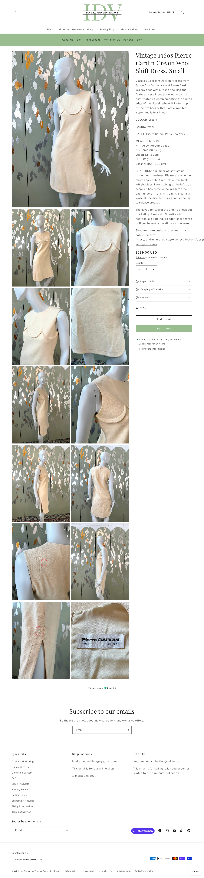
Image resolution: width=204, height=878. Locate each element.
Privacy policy (87, 871)
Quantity (140, 263)
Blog (79, 39)
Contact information (144, 871)
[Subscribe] (127, 730)
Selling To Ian (19, 795)
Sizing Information (22, 806)
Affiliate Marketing (23, 761)
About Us (67, 39)
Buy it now (164, 328)
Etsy (139, 39)
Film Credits (93, 39)
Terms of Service (21, 811)
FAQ (14, 778)
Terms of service (105, 871)
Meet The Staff (20, 783)
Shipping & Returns (23, 800)
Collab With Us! (20, 767)
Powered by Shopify (52, 871)
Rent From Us (112, 39)
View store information (152, 348)
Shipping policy (124, 871)
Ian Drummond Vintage (31, 871)
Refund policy (71, 871)
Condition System (22, 772)
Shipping (140, 257)
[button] (15, 12)
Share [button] (142, 307)
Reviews (128, 39)
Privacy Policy (20, 789)
